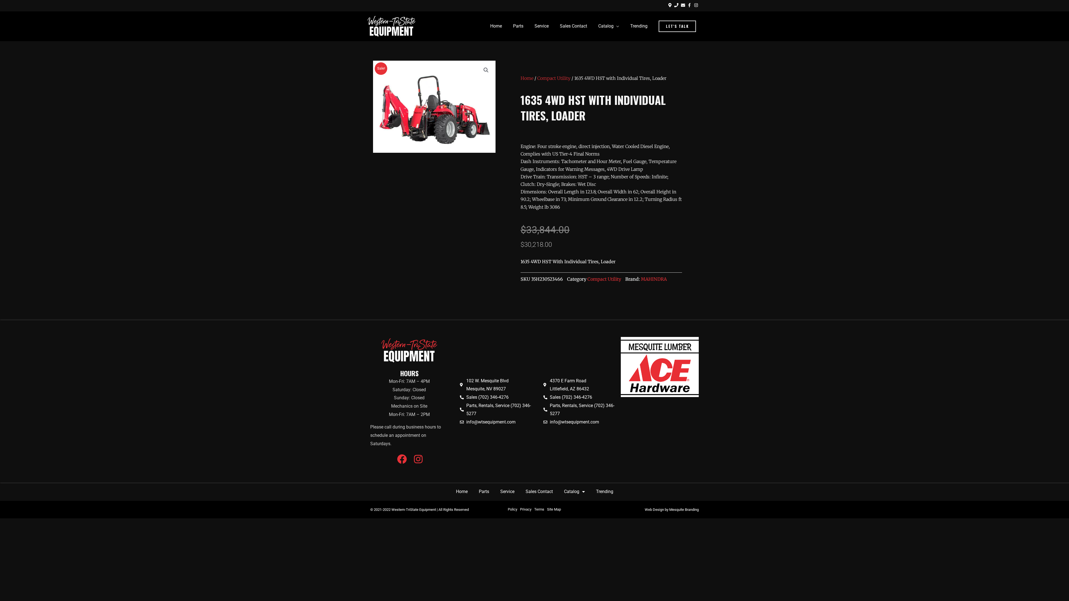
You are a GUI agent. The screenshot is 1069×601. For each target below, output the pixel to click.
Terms (539, 509)
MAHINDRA (654, 279)
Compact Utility (553, 78)
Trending (604, 491)
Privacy (525, 509)
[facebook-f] (690, 5)
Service (507, 491)
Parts (484, 491)
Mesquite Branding (684, 510)
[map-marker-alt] (670, 5)
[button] (677, 26)
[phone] (677, 5)
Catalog (571, 491)
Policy (512, 509)
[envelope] (683, 5)
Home (527, 78)
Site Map (554, 509)
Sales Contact (539, 491)
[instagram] (697, 5)
